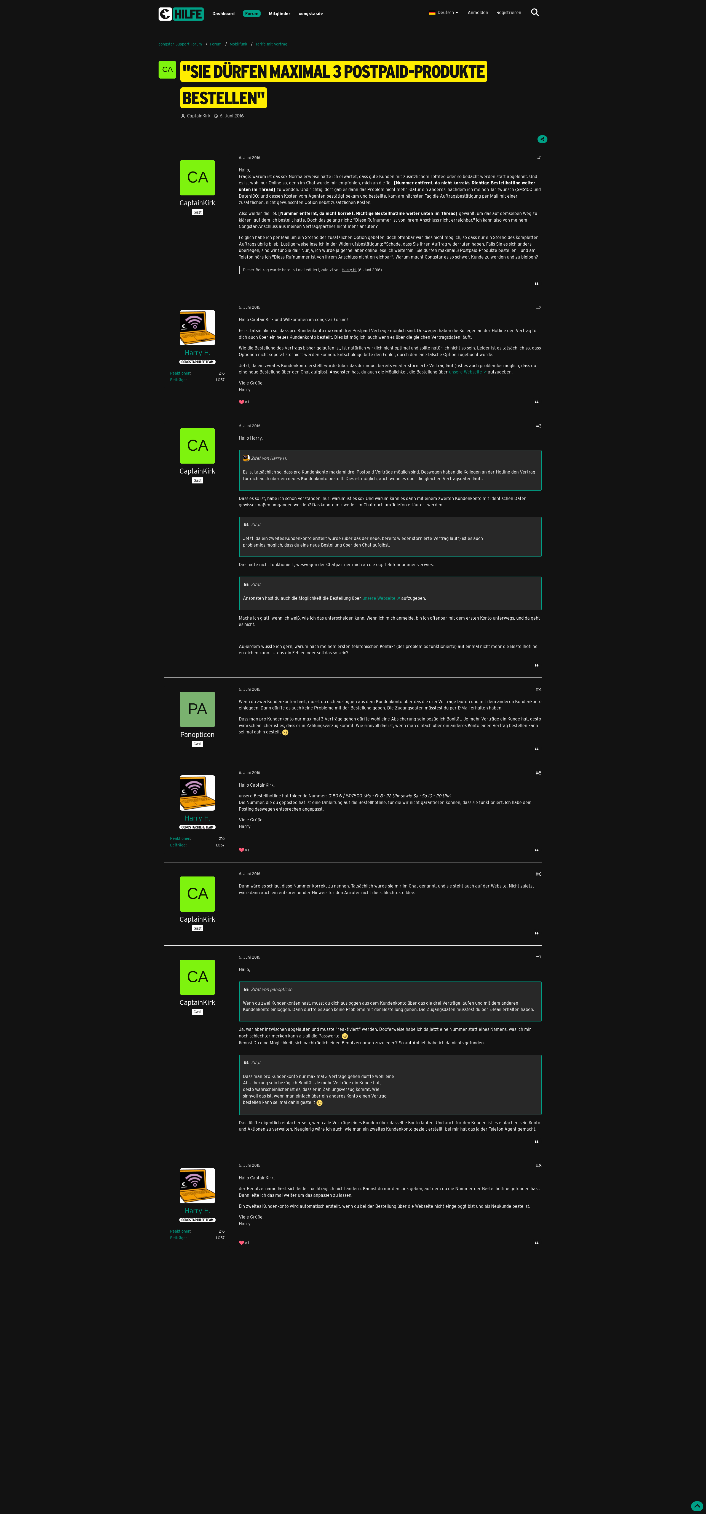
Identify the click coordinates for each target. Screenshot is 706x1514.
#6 (539, 874)
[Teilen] (542, 139)
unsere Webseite (465, 372)
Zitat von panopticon (271, 989)
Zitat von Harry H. (269, 458)
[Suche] (535, 12)
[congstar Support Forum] (181, 13)
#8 (539, 1165)
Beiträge (178, 379)
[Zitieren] (537, 283)
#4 (539, 689)
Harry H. (349, 269)
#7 (539, 957)
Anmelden (478, 12)
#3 (539, 426)
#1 (539, 157)
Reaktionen (180, 373)
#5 (539, 773)
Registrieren (508, 12)
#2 (539, 307)
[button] (444, 12)
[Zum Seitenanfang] (697, 1506)
